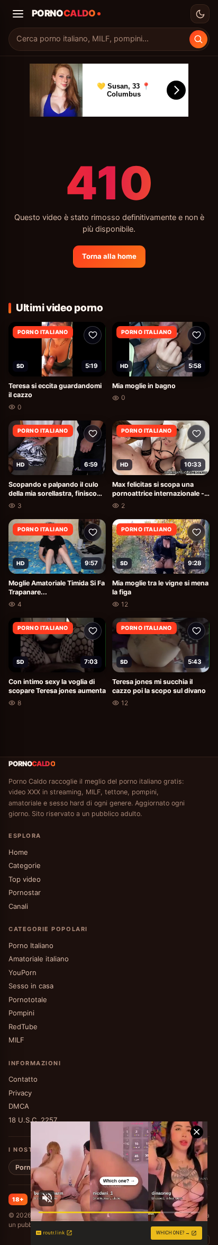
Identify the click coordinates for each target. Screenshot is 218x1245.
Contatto (23, 1079)
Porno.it (28, 1167)
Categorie (24, 865)
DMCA (18, 1106)
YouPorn (22, 972)
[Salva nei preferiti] (93, 335)
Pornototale (27, 999)
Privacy (20, 1093)
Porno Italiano (30, 945)
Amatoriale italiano (38, 958)
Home (18, 852)
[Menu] (18, 14)
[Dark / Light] (200, 13)
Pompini (21, 1013)
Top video (24, 879)
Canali (18, 906)
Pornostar (24, 892)
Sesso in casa (30, 985)
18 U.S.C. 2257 (32, 1120)
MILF (16, 1040)
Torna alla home (109, 256)
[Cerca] (198, 39)
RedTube (23, 1026)
